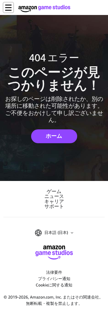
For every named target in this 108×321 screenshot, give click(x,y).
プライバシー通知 (54, 278)
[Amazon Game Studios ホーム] (44, 8)
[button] (8, 7)
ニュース (54, 196)
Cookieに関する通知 (54, 284)
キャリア (54, 201)
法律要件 (54, 272)
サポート (54, 206)
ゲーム (54, 191)
